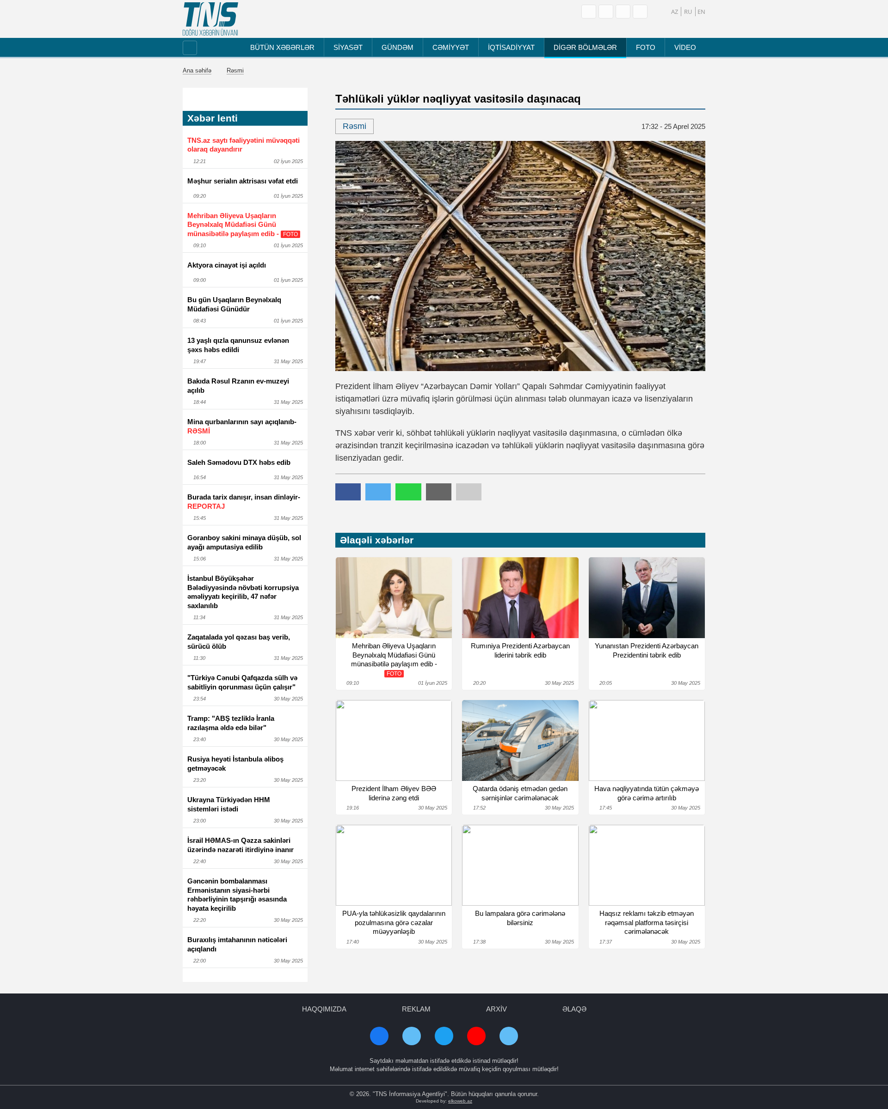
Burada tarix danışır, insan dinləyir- (243, 501)
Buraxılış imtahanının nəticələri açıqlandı (237, 944)
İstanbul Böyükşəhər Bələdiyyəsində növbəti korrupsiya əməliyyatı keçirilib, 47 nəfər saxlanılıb (243, 591)
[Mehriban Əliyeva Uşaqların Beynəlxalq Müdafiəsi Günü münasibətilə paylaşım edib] (394, 597)
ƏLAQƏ (574, 1009)
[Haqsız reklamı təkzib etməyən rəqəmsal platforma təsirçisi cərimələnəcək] (647, 865)
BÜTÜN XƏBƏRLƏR (282, 47)
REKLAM (416, 1009)
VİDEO (685, 47)
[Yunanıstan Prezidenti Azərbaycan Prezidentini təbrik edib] (647, 597)
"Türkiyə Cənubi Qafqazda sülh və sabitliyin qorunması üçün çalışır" (242, 682)
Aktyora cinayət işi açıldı (226, 265)
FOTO (645, 47)
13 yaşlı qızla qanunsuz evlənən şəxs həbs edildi (238, 344)
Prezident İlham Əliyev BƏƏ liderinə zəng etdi (394, 793)
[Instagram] (623, 11)
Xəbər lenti (212, 118)
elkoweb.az (460, 1100)
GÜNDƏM (397, 47)
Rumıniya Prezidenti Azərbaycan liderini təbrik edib (520, 650)
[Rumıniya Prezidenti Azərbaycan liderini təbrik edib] (520, 597)
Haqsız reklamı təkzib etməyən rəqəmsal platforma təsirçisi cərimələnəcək (646, 922)
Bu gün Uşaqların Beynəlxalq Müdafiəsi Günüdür (234, 304)
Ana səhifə (197, 70)
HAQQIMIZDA (324, 1009)
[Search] (589, 11)
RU (688, 11)
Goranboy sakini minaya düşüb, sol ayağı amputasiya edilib (244, 542)
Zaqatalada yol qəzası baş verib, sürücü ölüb (238, 641)
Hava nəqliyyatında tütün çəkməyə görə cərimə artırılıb (646, 793)
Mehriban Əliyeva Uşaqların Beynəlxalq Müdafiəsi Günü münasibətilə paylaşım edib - (242, 225)
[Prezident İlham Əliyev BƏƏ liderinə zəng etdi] (394, 740)
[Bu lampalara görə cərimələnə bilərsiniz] (520, 865)
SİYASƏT (348, 47)
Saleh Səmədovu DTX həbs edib (238, 462)
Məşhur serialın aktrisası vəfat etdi (242, 181)
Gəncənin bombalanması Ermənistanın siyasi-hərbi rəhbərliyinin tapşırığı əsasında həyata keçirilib (237, 894)
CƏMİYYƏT (450, 47)
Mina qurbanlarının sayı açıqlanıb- (241, 426)
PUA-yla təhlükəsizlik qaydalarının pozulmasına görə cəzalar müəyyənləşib (393, 922)
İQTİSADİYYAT (511, 47)
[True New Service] (210, 19)
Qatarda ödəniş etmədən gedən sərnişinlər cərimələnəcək (520, 793)
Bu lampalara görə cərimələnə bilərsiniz (520, 917)
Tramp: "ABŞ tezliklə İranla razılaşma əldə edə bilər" (230, 722)
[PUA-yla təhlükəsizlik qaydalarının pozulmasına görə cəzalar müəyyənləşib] (394, 865)
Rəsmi (235, 70)
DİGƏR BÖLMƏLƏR (585, 47)
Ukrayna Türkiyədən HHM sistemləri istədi (228, 804)
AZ (674, 11)
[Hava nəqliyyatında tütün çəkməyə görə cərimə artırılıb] (647, 740)
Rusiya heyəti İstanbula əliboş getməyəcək (235, 763)
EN (701, 11)
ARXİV (496, 1009)
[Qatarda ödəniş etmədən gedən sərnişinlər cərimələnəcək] (520, 740)
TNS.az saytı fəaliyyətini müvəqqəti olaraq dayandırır (243, 144)
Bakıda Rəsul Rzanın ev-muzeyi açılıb (238, 385)
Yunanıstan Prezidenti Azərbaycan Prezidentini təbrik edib (646, 650)
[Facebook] (606, 11)
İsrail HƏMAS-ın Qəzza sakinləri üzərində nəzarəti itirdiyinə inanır (240, 844)
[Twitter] (640, 11)
